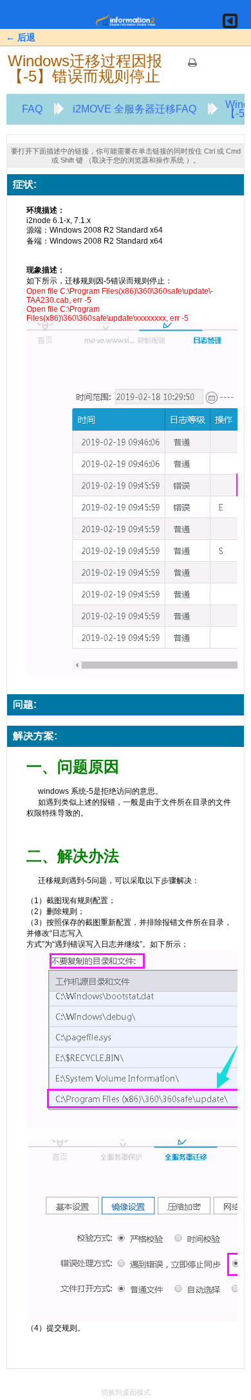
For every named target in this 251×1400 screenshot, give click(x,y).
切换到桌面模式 (126, 1392)
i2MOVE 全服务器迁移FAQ (134, 108)
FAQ (32, 108)
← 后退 (20, 37)
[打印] (192, 66)
